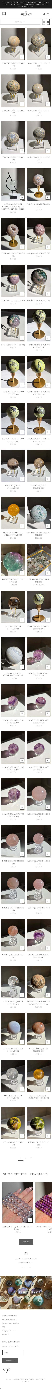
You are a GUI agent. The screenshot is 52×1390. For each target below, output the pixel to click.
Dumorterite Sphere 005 (38, 65)
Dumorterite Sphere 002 (13, 159)
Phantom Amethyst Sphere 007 (13, 722)
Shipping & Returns (8, 1331)
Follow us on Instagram (9, 1315)
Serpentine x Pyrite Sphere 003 (13, 440)
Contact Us (5, 1334)
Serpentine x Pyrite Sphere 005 (13, 393)
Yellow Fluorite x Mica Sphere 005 (13, 534)
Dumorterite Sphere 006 (13, 65)
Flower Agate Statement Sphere (13, 675)
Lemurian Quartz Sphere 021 (13, 1003)
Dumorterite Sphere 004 (13, 112)
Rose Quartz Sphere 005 (39, 862)
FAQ (3, 1327)
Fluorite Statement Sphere (13, 581)
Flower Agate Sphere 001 (13, 255)
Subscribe (10, 1360)
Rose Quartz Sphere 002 (13, 956)
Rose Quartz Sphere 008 (13, 862)
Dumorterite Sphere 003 (38, 112)
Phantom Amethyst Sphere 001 (39, 956)
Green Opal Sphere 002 (13, 1144)
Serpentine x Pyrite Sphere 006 (39, 346)
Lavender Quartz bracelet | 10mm (18, 1228)
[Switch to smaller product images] (48, 22)
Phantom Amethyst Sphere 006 (39, 722)
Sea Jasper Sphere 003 (13, 345)
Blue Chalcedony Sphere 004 (13, 1050)
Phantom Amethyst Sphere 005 (13, 769)
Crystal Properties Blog (9, 1319)
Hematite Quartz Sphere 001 (38, 1050)
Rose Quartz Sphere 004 (13, 909)
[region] (26, 1258)
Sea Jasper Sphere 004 (38, 300)
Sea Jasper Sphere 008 (38, 253)
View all (26, 1242)
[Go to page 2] (31, 1158)
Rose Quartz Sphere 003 (39, 909)
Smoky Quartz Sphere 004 (13, 628)
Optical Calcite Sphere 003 (13, 1097)
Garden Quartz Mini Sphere (38, 581)
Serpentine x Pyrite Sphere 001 (39, 628)
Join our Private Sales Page (10, 1323)
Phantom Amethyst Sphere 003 (13, 815)
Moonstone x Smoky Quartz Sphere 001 (38, 1003)
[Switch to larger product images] (43, 22)
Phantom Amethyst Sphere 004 (39, 769)
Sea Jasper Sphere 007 (13, 300)
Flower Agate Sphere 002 (38, 205)
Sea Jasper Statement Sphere (39, 534)
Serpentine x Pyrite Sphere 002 (39, 440)
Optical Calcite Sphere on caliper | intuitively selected (13, 207)
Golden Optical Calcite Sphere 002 (38, 1097)
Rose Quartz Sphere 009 (39, 815)
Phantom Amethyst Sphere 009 (39, 675)
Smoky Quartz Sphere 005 (39, 487)
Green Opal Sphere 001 (38, 1144)
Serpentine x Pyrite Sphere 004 (39, 393)
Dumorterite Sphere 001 (38, 159)
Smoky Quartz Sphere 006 (13, 487)
